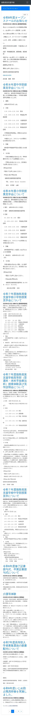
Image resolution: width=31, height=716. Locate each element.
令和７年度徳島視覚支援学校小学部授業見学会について (15, 297)
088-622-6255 (7, 75)
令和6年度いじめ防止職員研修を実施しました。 (15, 691)
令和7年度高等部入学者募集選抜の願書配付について (15, 645)
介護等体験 (9, 593)
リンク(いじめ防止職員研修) (10, 706)
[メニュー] (27, 2)
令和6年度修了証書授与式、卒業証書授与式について (15, 569)
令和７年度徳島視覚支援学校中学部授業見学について (15, 492)
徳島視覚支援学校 (8, 2)
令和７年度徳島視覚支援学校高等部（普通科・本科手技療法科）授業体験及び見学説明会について (15, 381)
